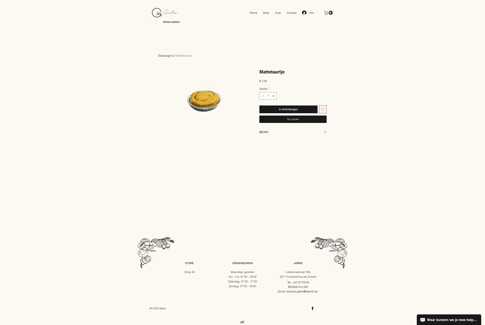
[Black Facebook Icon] (312, 308)
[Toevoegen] (323, 109)
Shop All (190, 272)
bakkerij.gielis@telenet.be (302, 291)
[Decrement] (262, 95)
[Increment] (273, 95)
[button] (329, 13)
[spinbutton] (268, 95)
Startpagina (166, 55)
